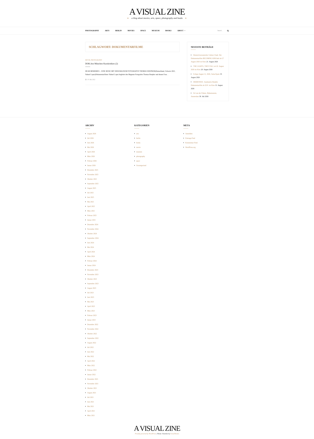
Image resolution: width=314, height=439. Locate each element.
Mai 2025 (90, 202)
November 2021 (92, 384)
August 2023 (91, 288)
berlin (138, 138)
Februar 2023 (92, 315)
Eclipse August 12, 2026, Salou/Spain (206, 74)
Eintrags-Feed (190, 138)
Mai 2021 (90, 406)
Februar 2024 (92, 261)
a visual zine (157, 12)
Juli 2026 (90, 138)
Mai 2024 (90, 247)
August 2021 (91, 393)
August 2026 (91, 134)
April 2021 (91, 411)
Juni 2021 (90, 402)
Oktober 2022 (92, 334)
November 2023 (92, 274)
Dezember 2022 (92, 324)
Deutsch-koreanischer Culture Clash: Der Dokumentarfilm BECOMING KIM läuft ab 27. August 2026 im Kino (207, 58)
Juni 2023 (90, 297)
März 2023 (91, 311)
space (138, 161)
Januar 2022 (91, 375)
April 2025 (91, 206)
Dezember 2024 (92, 224)
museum (155, 31)
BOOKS (168, 31)
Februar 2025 (92, 215)
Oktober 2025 (92, 179)
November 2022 (92, 329)
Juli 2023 (90, 293)
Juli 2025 (90, 193)
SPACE (143, 31)
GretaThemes (174, 434)
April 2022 (91, 361)
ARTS (107, 31)
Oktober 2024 (92, 234)
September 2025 (92, 184)
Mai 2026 (90, 147)
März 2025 (91, 211)
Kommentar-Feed (191, 143)
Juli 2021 (90, 397)
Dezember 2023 (92, 270)
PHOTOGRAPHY (92, 31)
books (138, 143)
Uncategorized (141, 165)
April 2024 (91, 252)
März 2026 (91, 156)
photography (96, 60)
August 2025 (91, 188)
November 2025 (92, 174)
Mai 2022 (90, 356)
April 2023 (91, 306)
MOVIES (131, 31)
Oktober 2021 (92, 388)
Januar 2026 (91, 165)
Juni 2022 (90, 352)
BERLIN (118, 31)
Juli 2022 (90, 347)
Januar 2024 (91, 265)
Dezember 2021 (92, 379)
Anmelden (188, 134)
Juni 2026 (90, 143)
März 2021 (91, 415)
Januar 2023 (91, 320)
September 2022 (92, 338)
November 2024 (92, 229)
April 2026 (91, 152)
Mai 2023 (90, 302)
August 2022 (91, 343)
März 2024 (91, 256)
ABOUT (180, 31)
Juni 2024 (90, 243)
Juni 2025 (90, 197)
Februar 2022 (92, 370)
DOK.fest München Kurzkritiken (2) (101, 63)
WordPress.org (190, 147)
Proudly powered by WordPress (145, 434)
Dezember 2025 (92, 170)
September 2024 (92, 238)
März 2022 (91, 365)
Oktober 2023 (92, 279)
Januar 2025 (91, 220)
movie (87, 60)
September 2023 (92, 284)
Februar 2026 (92, 161)
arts (137, 134)
